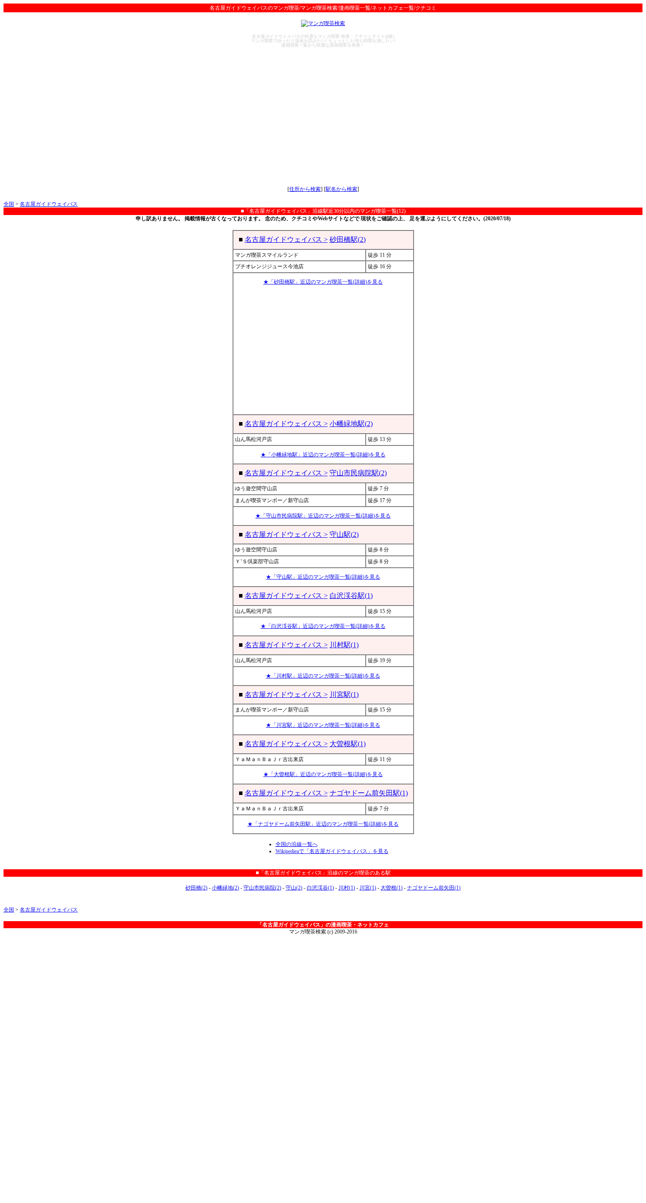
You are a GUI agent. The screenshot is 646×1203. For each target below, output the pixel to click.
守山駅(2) (344, 534)
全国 (9, 204)
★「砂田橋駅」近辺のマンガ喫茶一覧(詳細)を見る (323, 282)
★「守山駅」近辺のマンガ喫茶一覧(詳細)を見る (323, 577)
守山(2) (294, 888)
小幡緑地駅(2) (351, 423)
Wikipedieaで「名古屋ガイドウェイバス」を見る (332, 851)
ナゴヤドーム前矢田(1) (434, 888)
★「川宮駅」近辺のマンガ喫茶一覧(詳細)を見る (323, 725)
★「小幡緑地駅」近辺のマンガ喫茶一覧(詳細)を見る (323, 455)
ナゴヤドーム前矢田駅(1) (369, 793)
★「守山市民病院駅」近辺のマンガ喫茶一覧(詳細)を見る (323, 516)
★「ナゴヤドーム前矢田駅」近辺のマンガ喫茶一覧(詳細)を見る (323, 824)
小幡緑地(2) (225, 888)
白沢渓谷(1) (320, 888)
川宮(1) (367, 888)
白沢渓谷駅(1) (351, 595)
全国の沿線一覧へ (297, 844)
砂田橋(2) (196, 888)
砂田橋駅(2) (348, 239)
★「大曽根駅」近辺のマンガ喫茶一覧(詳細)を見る (323, 774)
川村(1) (346, 888)
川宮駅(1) (344, 694)
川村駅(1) (344, 645)
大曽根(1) (392, 888)
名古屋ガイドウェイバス (49, 204)
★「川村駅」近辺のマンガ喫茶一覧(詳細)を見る (323, 676)
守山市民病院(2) (262, 888)
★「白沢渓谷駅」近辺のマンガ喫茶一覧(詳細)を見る (323, 626)
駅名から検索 (341, 189)
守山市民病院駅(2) (358, 473)
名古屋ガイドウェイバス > (286, 239)
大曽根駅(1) (348, 743)
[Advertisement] (323, 116)
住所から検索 (305, 189)
